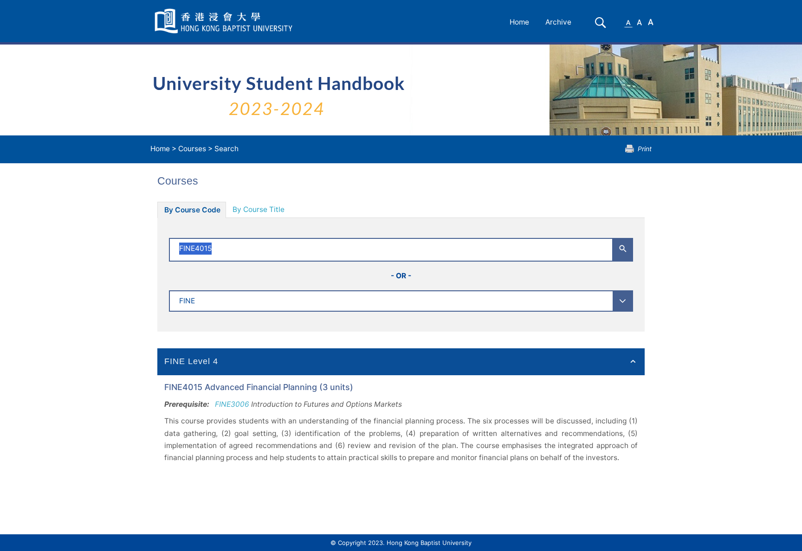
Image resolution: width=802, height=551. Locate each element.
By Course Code (192, 209)
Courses (192, 148)
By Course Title (259, 209)
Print (645, 149)
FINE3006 (232, 404)
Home (519, 22)
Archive (558, 22)
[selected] (225, 21)
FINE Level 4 (191, 361)
